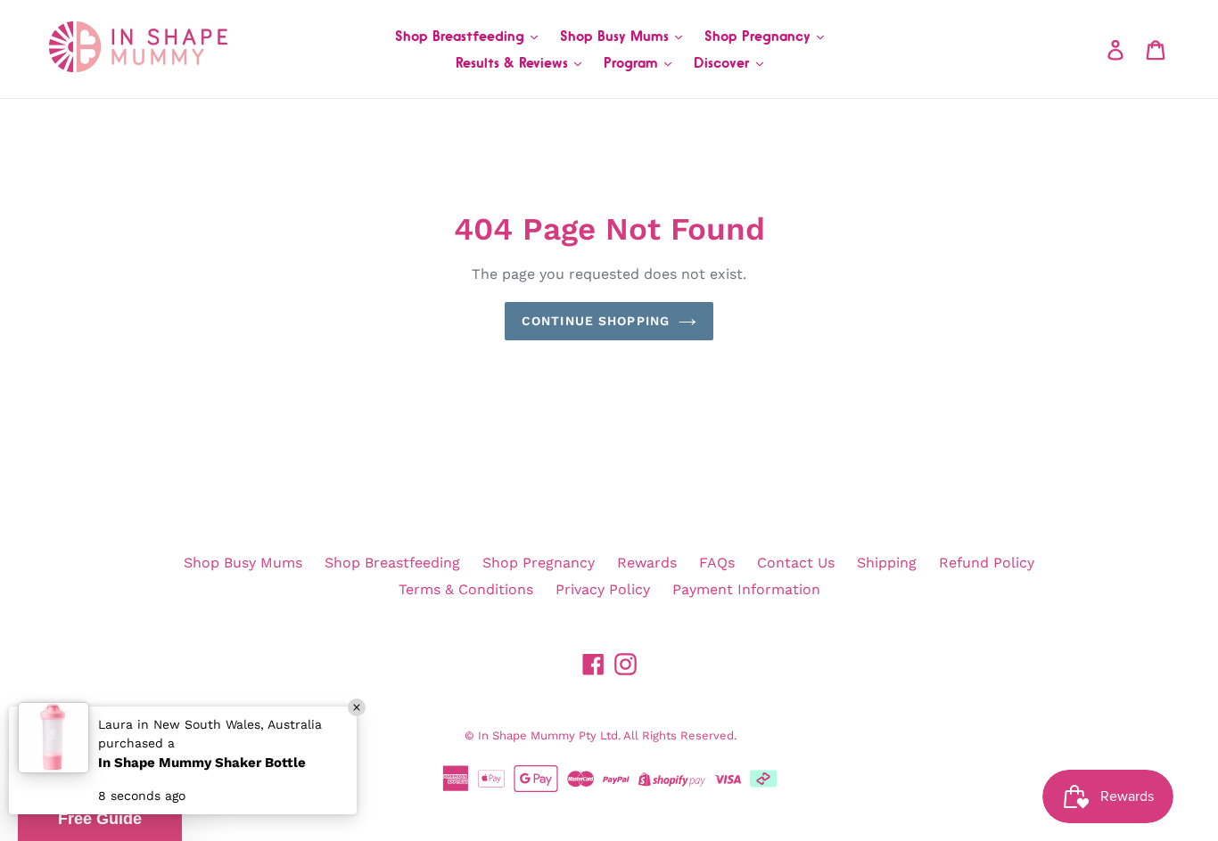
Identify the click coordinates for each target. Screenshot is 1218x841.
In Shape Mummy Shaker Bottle (202, 763)
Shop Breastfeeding (462, 36)
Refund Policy (986, 562)
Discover (724, 62)
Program (633, 62)
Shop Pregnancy (759, 36)
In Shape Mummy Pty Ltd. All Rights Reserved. (607, 735)
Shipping (887, 562)
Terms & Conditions (466, 589)
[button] (100, 818)
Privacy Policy (603, 589)
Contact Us (796, 562)
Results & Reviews (514, 62)
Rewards (647, 562)
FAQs (717, 562)
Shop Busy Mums (616, 36)
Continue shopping (596, 321)
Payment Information (746, 589)
